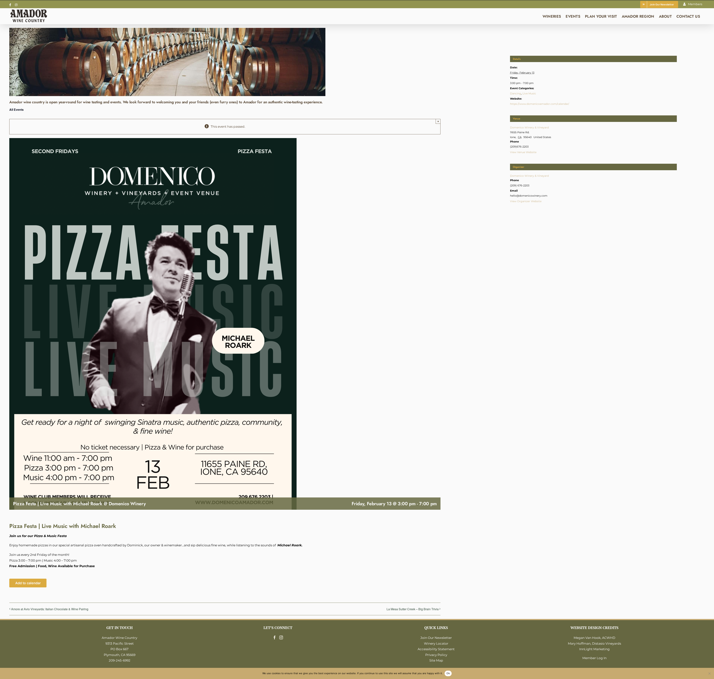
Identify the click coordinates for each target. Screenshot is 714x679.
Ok (448, 673)
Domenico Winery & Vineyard (529, 127)
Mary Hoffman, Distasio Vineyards (594, 643)
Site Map (436, 660)
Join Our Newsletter (436, 638)
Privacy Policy (436, 655)
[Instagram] (281, 637)
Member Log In (594, 658)
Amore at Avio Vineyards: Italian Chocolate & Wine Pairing (49, 609)
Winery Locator (436, 643)
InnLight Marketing (594, 649)
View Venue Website (523, 152)
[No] (709, 673)
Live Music (529, 93)
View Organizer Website (525, 201)
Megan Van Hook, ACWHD (594, 638)
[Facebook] (274, 637)
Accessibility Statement (436, 649)
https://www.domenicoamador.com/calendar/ (539, 104)
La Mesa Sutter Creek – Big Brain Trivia (413, 609)
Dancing (515, 93)
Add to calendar (28, 583)
